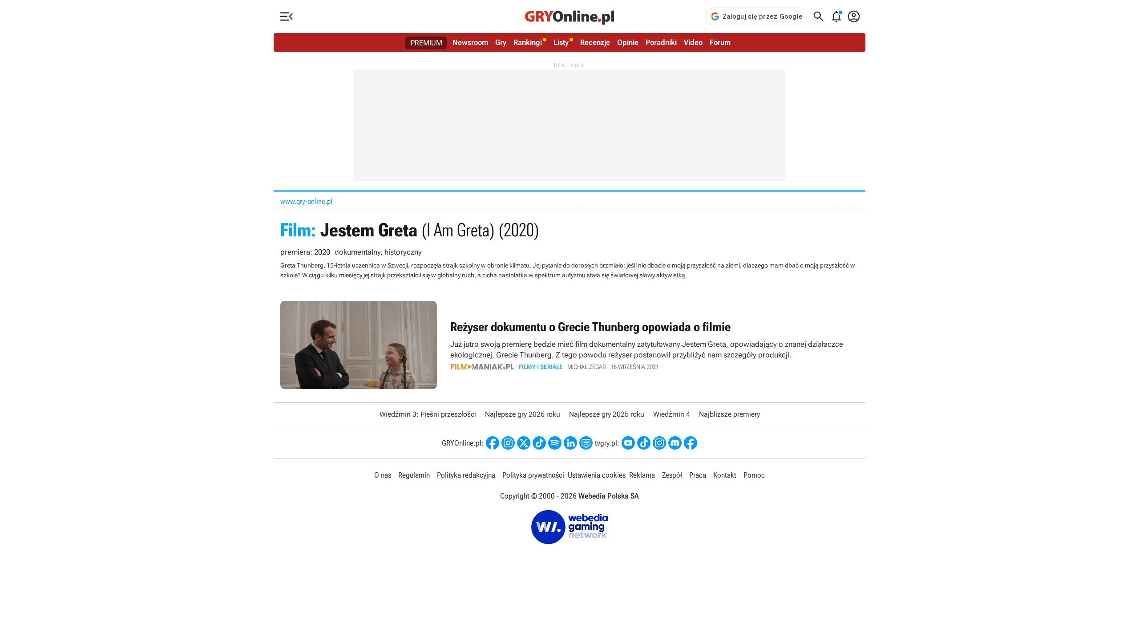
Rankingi (527, 42)
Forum (720, 42)
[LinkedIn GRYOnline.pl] (570, 443)
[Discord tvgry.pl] (675, 443)
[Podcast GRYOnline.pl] (554, 443)
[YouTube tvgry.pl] (628, 443)
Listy (561, 42)
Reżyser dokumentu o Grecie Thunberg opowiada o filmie (569, 345)
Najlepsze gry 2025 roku (606, 414)
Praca (697, 475)
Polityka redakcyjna (466, 475)
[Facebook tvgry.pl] (690, 443)
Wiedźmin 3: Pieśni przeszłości (428, 414)
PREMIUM (426, 42)
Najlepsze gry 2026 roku (522, 414)
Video (693, 42)
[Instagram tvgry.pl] (659, 443)
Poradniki (661, 42)
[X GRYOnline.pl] (523, 443)
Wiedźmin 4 (671, 414)
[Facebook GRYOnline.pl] (492, 443)
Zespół (672, 475)
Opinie (627, 42)
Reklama (642, 475)
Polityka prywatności (533, 475)
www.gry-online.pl (306, 201)
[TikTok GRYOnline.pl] (539, 443)
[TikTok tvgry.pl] (643, 443)
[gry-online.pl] (569, 16)
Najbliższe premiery (729, 414)
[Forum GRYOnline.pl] (586, 443)
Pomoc (754, 475)
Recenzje (595, 42)
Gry (500, 42)
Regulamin (414, 475)
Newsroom (470, 42)
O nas (382, 475)
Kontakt (724, 475)
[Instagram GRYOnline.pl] (508, 443)
